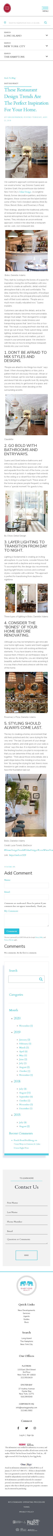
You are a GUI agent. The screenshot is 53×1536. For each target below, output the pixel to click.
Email (7, 891)
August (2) (24, 1067)
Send (26, 1255)
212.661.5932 (26, 1410)
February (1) (25, 1043)
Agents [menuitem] (26, 1316)
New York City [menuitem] (26, 1344)
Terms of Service (9, 940)
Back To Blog (9, 78)
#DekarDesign (30, 850)
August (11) (25, 1092)
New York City (14, 46)
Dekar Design (25, 192)
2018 (17, 1081)
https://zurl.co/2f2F (17, 855)
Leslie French (15, 117)
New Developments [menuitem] (26, 1310)
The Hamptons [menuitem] (26, 1341)
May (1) (23, 1055)
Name (7, 880)
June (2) (23, 1059)
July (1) (22, 1063)
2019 (17, 1032)
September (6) (26, 1096)
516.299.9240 (26, 1396)
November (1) (26, 1025)
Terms (26, 1507)
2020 (17, 1018)
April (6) (23, 1051)
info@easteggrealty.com (26, 1407)
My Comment (11, 911)
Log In (22, 1435)
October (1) (24, 1071)
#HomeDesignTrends (14, 850)
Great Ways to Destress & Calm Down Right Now (27, 1146)
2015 (17, 1115)
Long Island (13, 35)
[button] (45, 22)
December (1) (25, 1108)
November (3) (26, 1104)
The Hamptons (14, 57)
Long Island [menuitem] (27, 1338)
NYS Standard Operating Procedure (26, 1502)
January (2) (24, 1039)
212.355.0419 (26, 1377)
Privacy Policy (39, 937)
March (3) (24, 1047)
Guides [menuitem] (26, 1319)
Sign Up (30, 1435)
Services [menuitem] (26, 1313)
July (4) (22, 1088)
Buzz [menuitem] (26, 1322)
